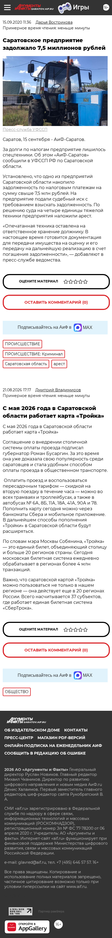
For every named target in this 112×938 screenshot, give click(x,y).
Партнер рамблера (51, 911)
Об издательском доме (32, 730)
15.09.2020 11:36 (17, 22)
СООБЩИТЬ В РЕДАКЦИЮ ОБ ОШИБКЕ (45, 753)
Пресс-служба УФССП (25, 129)
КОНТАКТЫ (76, 730)
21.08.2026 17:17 (17, 389)
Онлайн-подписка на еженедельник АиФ (53, 745)
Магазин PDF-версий (61, 737)
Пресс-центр (18, 737)
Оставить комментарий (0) (56, 302)
